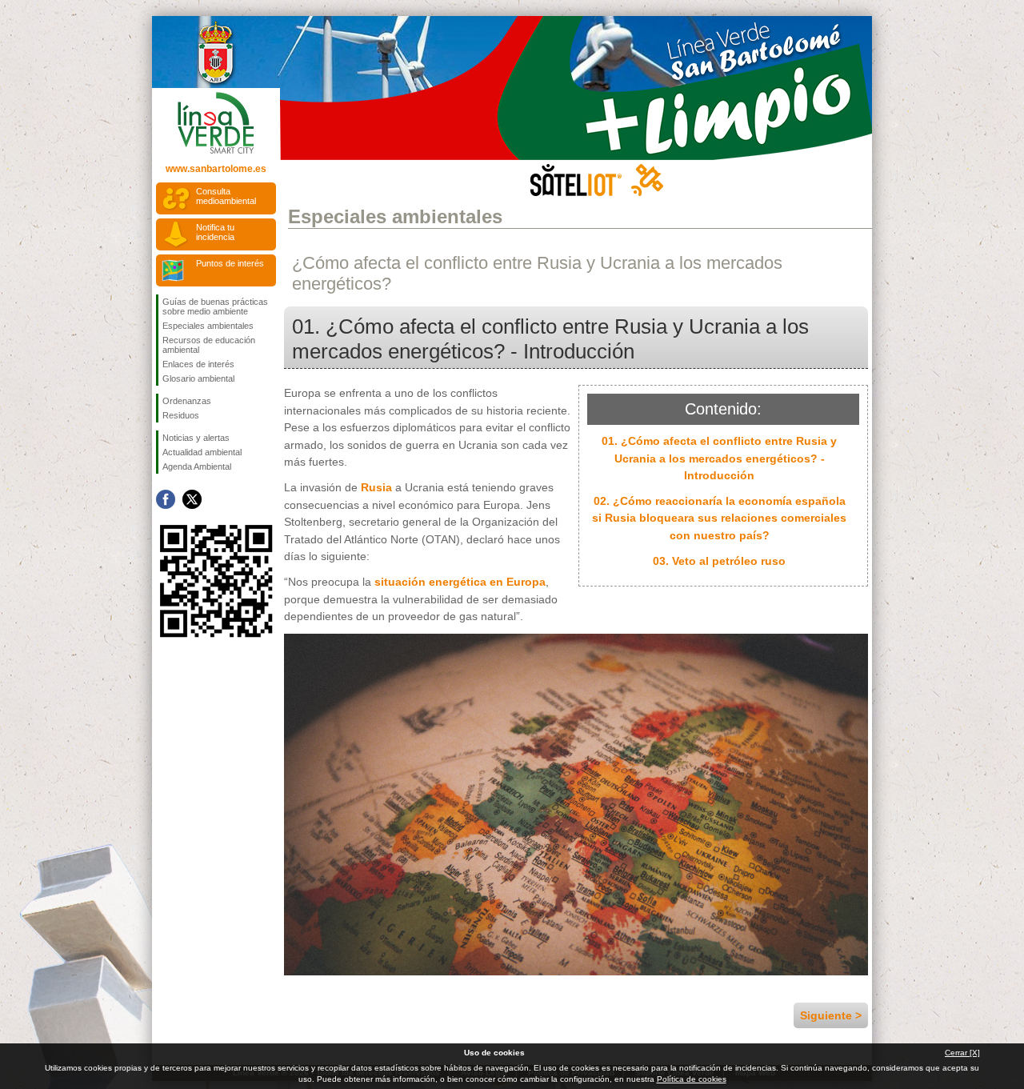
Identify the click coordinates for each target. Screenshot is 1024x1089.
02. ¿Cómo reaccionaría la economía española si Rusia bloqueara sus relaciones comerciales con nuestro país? (719, 518)
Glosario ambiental (198, 378)
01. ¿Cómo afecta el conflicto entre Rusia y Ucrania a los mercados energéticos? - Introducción (719, 458)
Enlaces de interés (198, 364)
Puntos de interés (230, 263)
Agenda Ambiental (196, 466)
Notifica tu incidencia (215, 232)
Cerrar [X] (962, 1052)
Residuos (180, 415)
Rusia (376, 487)
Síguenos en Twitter (192, 499)
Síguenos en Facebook (165, 499)
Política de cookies (691, 1079)
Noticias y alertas (196, 437)
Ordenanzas (186, 401)
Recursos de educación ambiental (208, 344)
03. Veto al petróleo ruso (719, 561)
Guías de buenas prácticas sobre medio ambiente (215, 306)
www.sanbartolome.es (216, 169)
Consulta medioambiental (226, 196)
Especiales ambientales (208, 325)
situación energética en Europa (460, 581)
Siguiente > (831, 1015)
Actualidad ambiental (202, 452)
